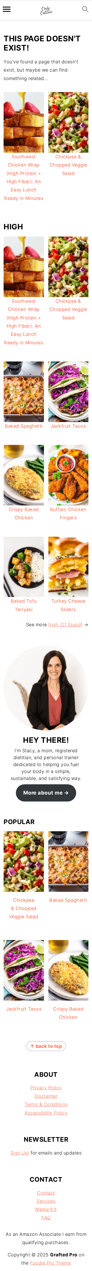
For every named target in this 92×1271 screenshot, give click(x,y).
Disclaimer (45, 1096)
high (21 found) (65, 624)
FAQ (46, 1217)
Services (46, 1201)
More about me (43, 792)
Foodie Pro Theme (50, 1263)
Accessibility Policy (46, 1113)
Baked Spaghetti (24, 426)
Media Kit (46, 1209)
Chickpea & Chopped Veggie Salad (68, 165)
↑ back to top (46, 1046)
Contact (46, 1193)
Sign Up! (19, 1153)
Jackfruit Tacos (68, 426)
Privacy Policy (46, 1087)
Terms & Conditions (46, 1104)
